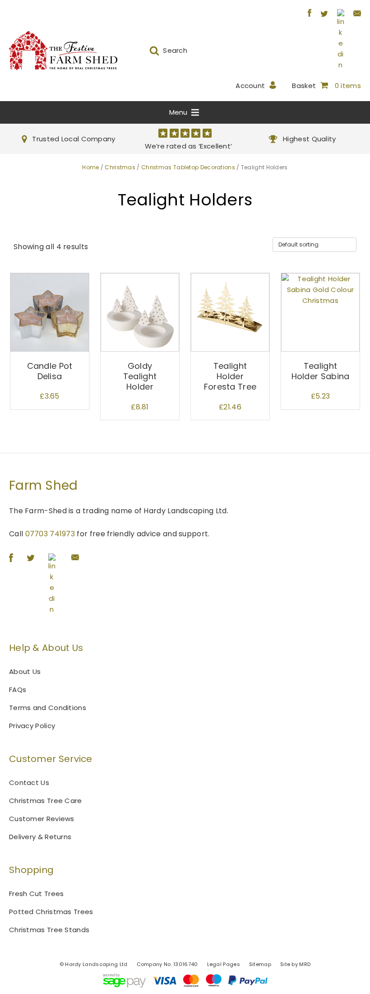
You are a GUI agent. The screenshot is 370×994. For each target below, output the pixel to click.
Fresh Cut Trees (36, 893)
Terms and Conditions (47, 707)
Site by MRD (295, 964)
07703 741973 (50, 534)
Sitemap (260, 964)
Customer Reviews (41, 818)
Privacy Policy (32, 725)
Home (90, 167)
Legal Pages (223, 964)
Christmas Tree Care (45, 800)
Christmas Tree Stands (49, 929)
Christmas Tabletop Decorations (188, 167)
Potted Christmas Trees (51, 911)
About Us (25, 671)
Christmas (120, 167)
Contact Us (29, 782)
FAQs (17, 689)
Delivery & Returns (40, 836)
